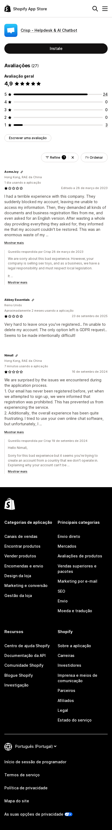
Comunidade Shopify (23, 665)
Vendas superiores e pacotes (77, 569)
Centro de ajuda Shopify (27, 645)
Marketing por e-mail (77, 581)
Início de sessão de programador (35, 761)
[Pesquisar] (95, 8)
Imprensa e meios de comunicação (77, 678)
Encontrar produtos (22, 546)
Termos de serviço (22, 774)
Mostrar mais (14, 243)
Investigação (16, 685)
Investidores (69, 665)
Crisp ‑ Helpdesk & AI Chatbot (49, 30)
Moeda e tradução (75, 610)
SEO (61, 591)
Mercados (67, 546)
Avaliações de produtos (80, 556)
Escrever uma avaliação (28, 138)
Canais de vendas (21, 536)
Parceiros (66, 690)
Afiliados (66, 700)
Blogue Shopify (18, 675)
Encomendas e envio (23, 566)
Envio (63, 601)
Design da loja (17, 575)
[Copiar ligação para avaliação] (22, 172)
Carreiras (66, 655)
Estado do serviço (75, 720)
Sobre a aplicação (74, 645)
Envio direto (69, 536)
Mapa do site (16, 801)
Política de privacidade (26, 788)
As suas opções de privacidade (33, 814)
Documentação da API (25, 655)
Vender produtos (20, 556)
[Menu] (105, 8)
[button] (72, 157)
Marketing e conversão (26, 585)
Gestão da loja (18, 595)
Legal (63, 710)
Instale (56, 48)
